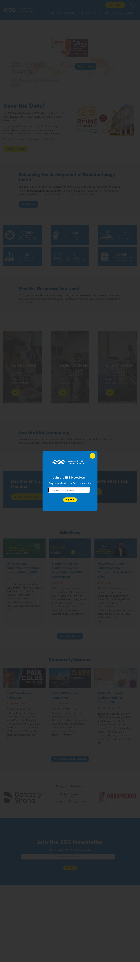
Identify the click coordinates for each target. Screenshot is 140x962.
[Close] (92, 456)
